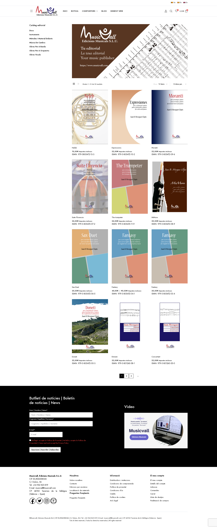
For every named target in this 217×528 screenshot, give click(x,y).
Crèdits (113, 493)
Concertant (156, 356)
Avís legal (114, 500)
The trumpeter (117, 217)
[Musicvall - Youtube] (53, 500)
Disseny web (117, 11)
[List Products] (78, 84)
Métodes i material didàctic (41, 38)
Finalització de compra (159, 500)
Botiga (74, 11)
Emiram (115, 356)
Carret (152, 493)
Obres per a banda (37, 46)
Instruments (34, 34)
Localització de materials (79, 490)
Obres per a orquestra (39, 50)
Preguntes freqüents (77, 497)
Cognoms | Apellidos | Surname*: (41, 419)
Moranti (154, 147)
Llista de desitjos (157, 497)
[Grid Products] (74, 84)
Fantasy (115, 287)
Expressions (116, 147)
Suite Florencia (78, 217)
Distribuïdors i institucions (120, 480)
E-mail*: (32, 430)
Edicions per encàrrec (79, 487)
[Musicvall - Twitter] (39, 500)
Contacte (73, 483)
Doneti (74, 356)
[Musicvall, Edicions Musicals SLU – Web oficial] (47, 11)
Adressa (153, 487)
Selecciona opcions (146, 238)
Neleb (74, 147)
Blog (104, 11)
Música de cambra (37, 42)
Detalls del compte (157, 483)
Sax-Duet (75, 287)
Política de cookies (117, 497)
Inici (65, 11)
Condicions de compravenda (121, 483)
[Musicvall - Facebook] (32, 500)
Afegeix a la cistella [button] (106, 99)
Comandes (154, 490)
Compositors (88, 11)
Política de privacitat (118, 487)
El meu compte (156, 480)
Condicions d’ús (116, 490)
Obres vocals (35, 54)
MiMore (155, 217)
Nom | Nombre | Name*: (38, 410)
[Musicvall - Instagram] (46, 500)
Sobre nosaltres (76, 480)
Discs (31, 30)
